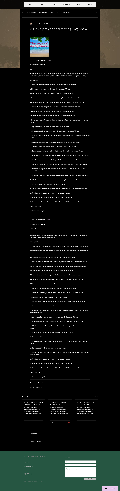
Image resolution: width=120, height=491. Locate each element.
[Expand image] (39, 47)
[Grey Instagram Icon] (25, 474)
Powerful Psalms (66, 12)
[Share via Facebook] (30, 382)
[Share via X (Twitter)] (34, 382)
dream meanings (31, 12)
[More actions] (89, 24)
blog (23, 12)
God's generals (54, 12)
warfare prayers (43, 12)
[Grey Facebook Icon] (31, 474)
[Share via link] (42, 382)
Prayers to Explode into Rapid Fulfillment (85, 403)
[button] (96, 12)
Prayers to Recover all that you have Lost (59, 403)
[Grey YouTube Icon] (28, 474)
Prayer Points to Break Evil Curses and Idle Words (33, 403)
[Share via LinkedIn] (38, 382)
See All (96, 396)
